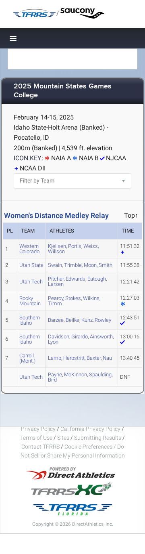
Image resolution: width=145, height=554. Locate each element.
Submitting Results (97, 437)
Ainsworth (101, 337)
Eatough (96, 279)
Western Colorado (29, 248)
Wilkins (91, 298)
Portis (74, 246)
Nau (107, 358)
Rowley (103, 320)
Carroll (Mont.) (27, 358)
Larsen (56, 284)
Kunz (87, 320)
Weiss (90, 246)
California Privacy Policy (90, 429)
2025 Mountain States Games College (63, 91)
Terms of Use (36, 437)
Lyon (53, 342)
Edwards (75, 279)
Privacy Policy (38, 429)
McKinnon (75, 374)
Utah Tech (31, 282)
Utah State (31, 265)
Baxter (94, 358)
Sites (63, 437)
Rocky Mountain (30, 300)
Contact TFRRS (41, 446)
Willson (56, 251)
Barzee (56, 320)
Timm (55, 303)
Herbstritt (74, 358)
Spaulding (100, 374)
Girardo (79, 337)
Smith (105, 265)
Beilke (72, 320)
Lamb (54, 358)
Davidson (58, 337)
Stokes (73, 298)
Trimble (73, 265)
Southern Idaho (29, 320)
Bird (52, 380)
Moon (90, 265)
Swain (55, 265)
